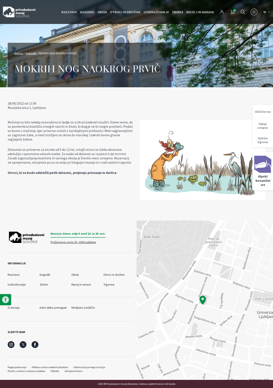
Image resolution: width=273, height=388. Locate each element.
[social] (11, 344)
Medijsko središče (83, 308)
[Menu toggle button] (254, 12)
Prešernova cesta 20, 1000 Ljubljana (73, 242)
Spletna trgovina (262, 140)
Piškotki (55, 371)
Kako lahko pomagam (53, 308)
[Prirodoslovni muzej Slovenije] (19, 12)
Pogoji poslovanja (17, 367)
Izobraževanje (156, 12)
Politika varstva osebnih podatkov (50, 367)
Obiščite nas (263, 112)
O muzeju (14, 308)
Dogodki (87, 12)
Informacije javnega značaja (89, 367)
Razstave (69, 12)
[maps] (204, 300)
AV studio (170, 383)
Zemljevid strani (73, 371)
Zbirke (177, 12)
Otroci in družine (125, 12)
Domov (19, 53)
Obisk (102, 12)
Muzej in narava (200, 12)
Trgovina (108, 284)
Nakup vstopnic (262, 126)
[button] (5, 299)
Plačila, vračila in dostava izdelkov (26, 371)
